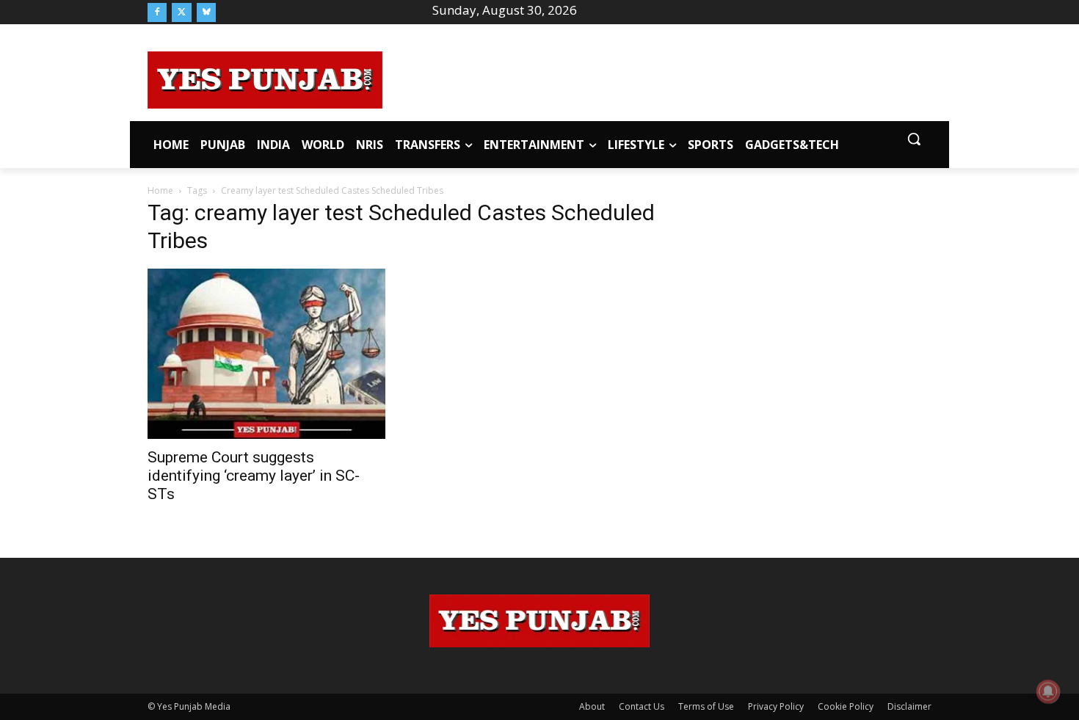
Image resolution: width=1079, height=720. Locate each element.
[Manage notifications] (1048, 691)
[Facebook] (157, 12)
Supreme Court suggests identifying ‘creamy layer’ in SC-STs (254, 475)
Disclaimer (909, 706)
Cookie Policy (845, 706)
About (592, 706)
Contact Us (641, 706)
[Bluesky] (206, 12)
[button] (913, 138)
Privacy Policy (776, 706)
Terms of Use (706, 706)
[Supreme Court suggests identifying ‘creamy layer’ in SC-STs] (266, 353)
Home (160, 190)
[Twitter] (181, 12)
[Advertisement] (657, 78)
